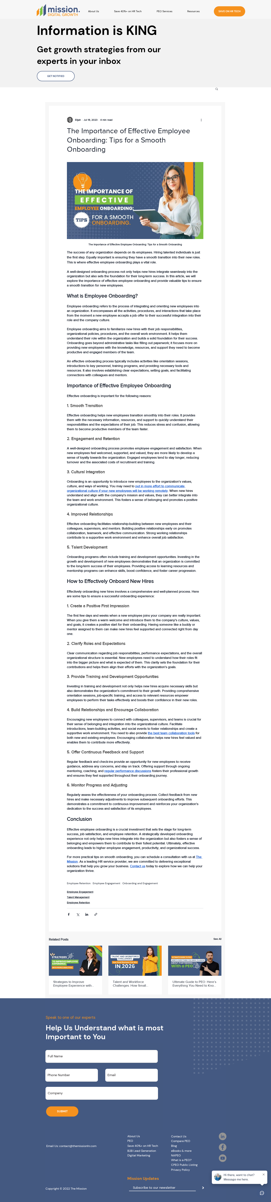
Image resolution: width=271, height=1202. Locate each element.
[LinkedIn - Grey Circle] (222, 1136)
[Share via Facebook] (68, 914)
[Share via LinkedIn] (86, 914)
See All (217, 938)
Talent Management (78, 897)
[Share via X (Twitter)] (77, 914)
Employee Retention (79, 883)
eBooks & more (181, 1151)
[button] (198, 11)
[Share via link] (96, 914)
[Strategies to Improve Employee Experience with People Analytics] (75, 961)
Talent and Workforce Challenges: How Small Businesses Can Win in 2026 (133, 983)
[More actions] (201, 120)
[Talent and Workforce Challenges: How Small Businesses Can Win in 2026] (135, 961)
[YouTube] (222, 1158)
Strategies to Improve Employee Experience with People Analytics (72, 983)
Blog (174, 1146)
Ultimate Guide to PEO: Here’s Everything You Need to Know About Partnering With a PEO (194, 983)
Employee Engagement (106, 883)
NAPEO (176, 1155)
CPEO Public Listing (184, 1165)
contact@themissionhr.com (77, 1146)
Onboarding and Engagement (140, 883)
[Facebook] (222, 1147)
